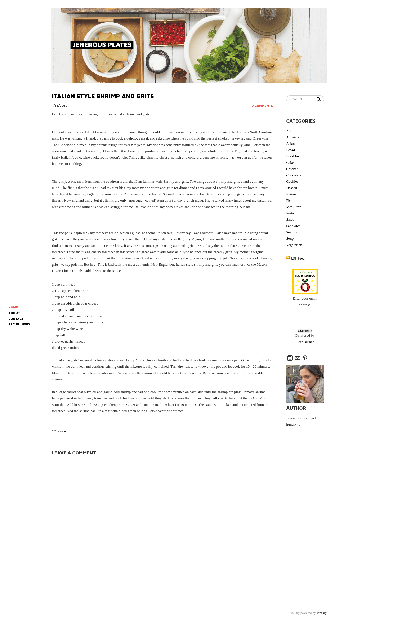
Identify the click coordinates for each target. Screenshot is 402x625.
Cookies (292, 182)
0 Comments (262, 105)
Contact (16, 318)
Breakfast (293, 156)
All (288, 131)
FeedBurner (305, 342)
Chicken (292, 169)
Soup (290, 239)
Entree (291, 194)
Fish (289, 201)
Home (13, 307)
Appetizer (293, 137)
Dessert (291, 188)
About (14, 313)
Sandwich (293, 226)
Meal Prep (293, 207)
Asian (290, 144)
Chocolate (293, 175)
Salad (290, 219)
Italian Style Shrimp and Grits (103, 96)
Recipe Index (19, 324)
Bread (290, 150)
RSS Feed (298, 258)
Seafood (292, 232)
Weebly (322, 613)
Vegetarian (294, 245)
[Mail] (297, 358)
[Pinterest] (305, 358)
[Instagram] (290, 358)
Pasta (290, 213)
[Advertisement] (335, 111)
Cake (290, 163)
